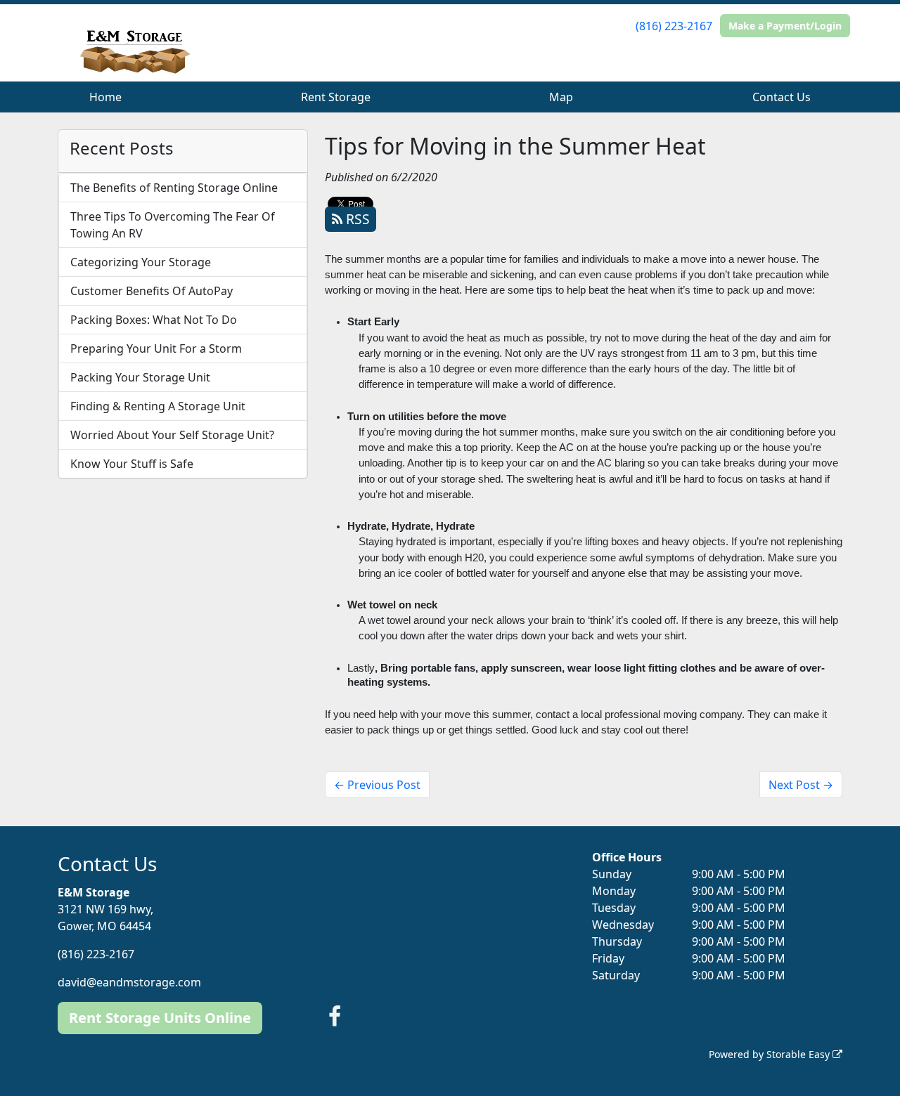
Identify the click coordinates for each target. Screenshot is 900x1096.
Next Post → (801, 784)
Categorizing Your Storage (140, 262)
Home (105, 97)
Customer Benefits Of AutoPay (151, 291)
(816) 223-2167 (674, 26)
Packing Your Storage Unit (140, 377)
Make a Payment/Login (785, 25)
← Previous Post (377, 784)
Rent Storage (336, 97)
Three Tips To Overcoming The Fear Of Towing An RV (172, 225)
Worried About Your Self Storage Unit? (172, 435)
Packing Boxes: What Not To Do (153, 319)
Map (561, 97)
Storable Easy (799, 1054)
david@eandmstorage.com (129, 982)
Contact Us (781, 97)
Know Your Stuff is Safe (131, 463)
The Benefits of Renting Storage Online (174, 187)
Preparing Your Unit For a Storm (156, 348)
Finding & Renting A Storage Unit (157, 406)
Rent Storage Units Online (160, 1017)
